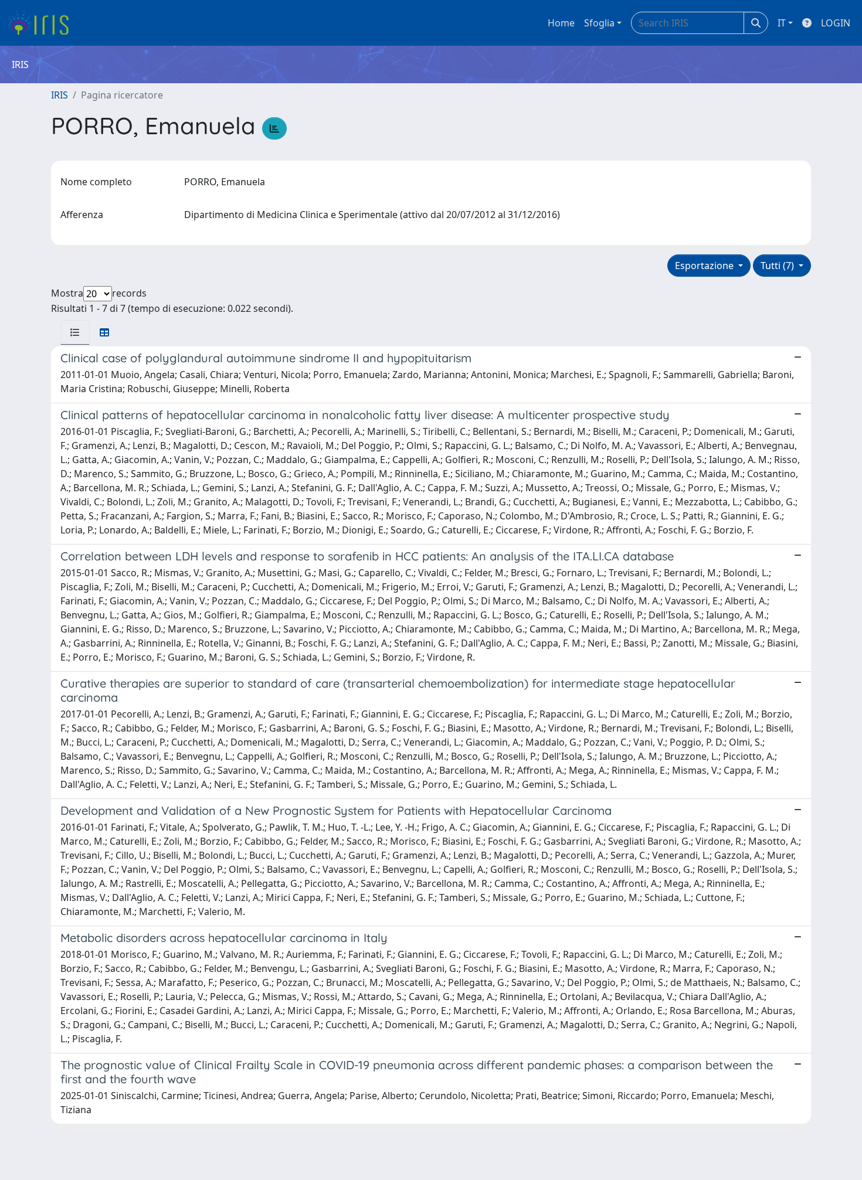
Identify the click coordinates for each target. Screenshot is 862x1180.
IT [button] (782, 22)
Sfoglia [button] (599, 22)
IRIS (59, 95)
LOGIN (835, 22)
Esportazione (705, 265)
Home (561, 22)
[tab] (75, 332)
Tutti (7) (778, 265)
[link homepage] (42, 23)
